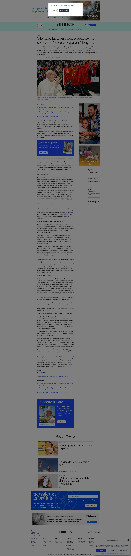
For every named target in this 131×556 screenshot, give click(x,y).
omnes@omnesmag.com (36, 534)
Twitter (91, 544)
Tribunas (57, 544)
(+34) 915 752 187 (35, 533)
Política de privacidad (110, 553)
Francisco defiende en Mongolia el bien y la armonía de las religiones (56, 108)
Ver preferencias (123, 550)
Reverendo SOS (70, 549)
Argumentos (69, 541)
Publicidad (80, 542)
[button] (128, 540)
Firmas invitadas (58, 542)
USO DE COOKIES (58, 554)
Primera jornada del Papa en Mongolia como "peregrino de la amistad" (56, 113)
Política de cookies (103, 553)
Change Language (64, 10)
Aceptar (101, 550)
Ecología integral (47, 541)
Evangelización (47, 544)
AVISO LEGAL (41, 554)
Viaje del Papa (64, 376)
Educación (45, 542)
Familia (44, 545)
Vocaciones (46, 546)
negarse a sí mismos (67, 214)
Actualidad (39, 32)
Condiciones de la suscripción (85, 554)
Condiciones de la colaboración (119, 553)
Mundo (68, 29)
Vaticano (74, 29)
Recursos (68, 538)
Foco (44, 538)
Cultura (62, 29)
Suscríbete (92, 24)
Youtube (91, 545)
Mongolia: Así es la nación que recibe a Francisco (53, 116)
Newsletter (92, 541)
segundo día (71, 123)
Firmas (56, 538)
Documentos (69, 542)
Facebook (91, 542)
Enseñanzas (69, 544)
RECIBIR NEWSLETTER (90, 505)
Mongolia (45, 376)
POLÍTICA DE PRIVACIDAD (49, 554)
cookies (70, 501)
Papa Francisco (54, 376)
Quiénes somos (81, 541)
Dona (86, 24)
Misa (48, 131)
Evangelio (68, 545)
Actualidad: (53, 29)
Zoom (80, 29)
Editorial (57, 541)
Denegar (112, 550)
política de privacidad (88, 500)
